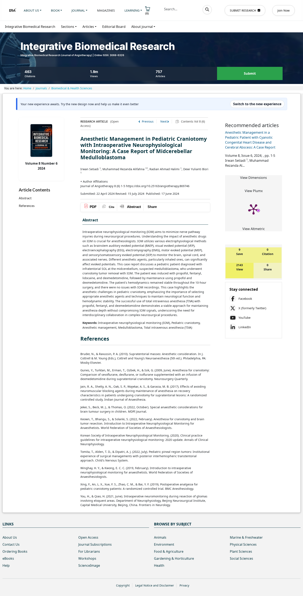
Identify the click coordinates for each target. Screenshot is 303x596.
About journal (142, 26)
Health (159, 565)
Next (163, 121)
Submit (250, 73)
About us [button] (31, 10)
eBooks (8, 558)
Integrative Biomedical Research (30, 26)
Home (27, 88)
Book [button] (55, 10)
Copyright (123, 585)
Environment (164, 544)
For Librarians (89, 551)
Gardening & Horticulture (174, 558)
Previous (148, 121)
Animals (160, 537)
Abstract (25, 198)
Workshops (87, 558)
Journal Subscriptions (95, 544)
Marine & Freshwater (246, 537)
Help (6, 565)
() (147, 13)
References (27, 206)
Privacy (184, 585)
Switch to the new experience (257, 104)
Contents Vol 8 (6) (192, 121)
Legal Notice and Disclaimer (154, 585)
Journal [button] (78, 10)
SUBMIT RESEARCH (243, 10)
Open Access (88, 537)
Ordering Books (14, 551)
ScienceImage (89, 565)
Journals (41, 88)
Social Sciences (241, 558)
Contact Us (11, 544)
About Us (9, 537)
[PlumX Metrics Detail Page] (253, 209)
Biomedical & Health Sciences (71, 88)
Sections (67, 26)
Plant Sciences (241, 551)
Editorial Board (114, 26)
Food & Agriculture (168, 551)
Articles (88, 26)
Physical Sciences (243, 544)
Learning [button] (132, 10)
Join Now (283, 10)
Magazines (106, 10)
